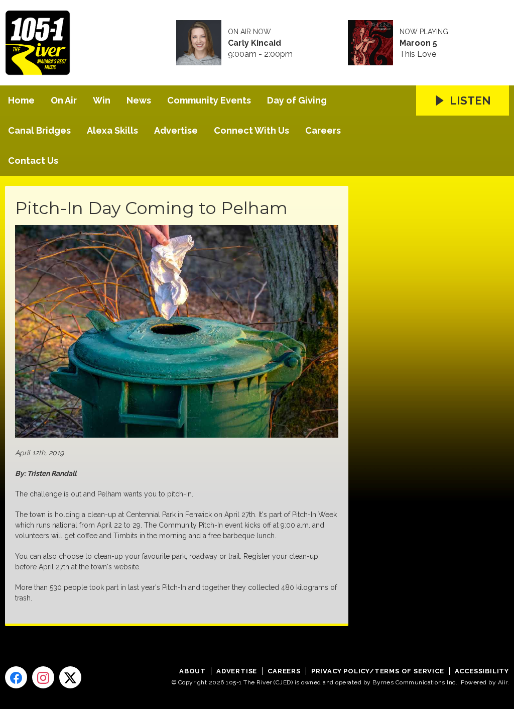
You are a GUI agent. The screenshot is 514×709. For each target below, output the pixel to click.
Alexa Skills (112, 130)
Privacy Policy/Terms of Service (377, 671)
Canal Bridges (39, 130)
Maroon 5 (418, 43)
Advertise (176, 130)
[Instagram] (43, 677)
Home (21, 100)
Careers (323, 130)
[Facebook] (16, 677)
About (192, 671)
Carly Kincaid (254, 43)
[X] (70, 677)
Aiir (502, 682)
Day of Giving (297, 100)
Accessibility (482, 671)
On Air (64, 100)
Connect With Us (251, 130)
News (138, 100)
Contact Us (33, 160)
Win (101, 100)
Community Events (209, 100)
